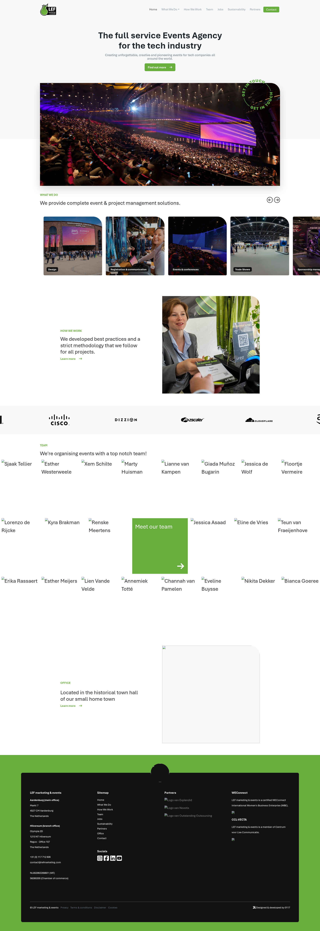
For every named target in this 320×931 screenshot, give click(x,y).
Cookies (112, 907)
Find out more (157, 67)
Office (100, 833)
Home (153, 9)
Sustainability (236, 9)
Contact (271, 9)
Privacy (65, 907)
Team (209, 9)
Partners (255, 9)
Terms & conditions (81, 907)
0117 (287, 907)
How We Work (193, 9)
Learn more (68, 359)
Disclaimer (100, 907)
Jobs (220, 9)
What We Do (169, 9)
